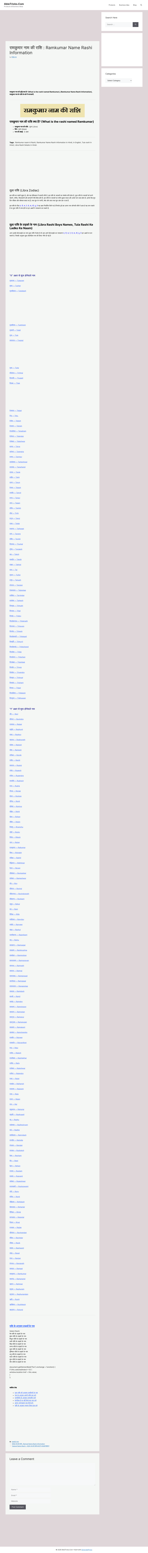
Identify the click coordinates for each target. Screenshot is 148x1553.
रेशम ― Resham (16, 1156)
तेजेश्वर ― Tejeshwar (17, 441)
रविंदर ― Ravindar (16, 1238)
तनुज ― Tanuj (15, 518)
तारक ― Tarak (15, 472)
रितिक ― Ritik (15, 914)
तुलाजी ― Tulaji (15, 330)
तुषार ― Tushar (15, 286)
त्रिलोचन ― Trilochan (17, 657)
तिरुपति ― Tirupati (16, 378)
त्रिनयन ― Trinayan (17, 626)
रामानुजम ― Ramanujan (18, 1022)
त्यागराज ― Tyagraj (16, 340)
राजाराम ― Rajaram (17, 1089)
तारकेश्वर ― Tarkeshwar (18, 462)
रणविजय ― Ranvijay (17, 919)
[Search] (135, 24)
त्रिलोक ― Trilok (16, 652)
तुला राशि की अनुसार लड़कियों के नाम (26, 1393)
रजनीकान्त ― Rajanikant (18, 935)
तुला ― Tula (14, 335)
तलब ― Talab (15, 524)
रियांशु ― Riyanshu (16, 827)
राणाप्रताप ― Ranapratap (19, 986)
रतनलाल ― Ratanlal (17, 1217)
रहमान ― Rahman (16, 1284)
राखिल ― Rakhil (15, 858)
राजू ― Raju (14, 1048)
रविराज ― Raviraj (16, 889)
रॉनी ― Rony (14, 1192)
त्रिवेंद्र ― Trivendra (17, 672)
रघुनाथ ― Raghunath (17, 740)
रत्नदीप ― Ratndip (16, 1140)
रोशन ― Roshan (16, 796)
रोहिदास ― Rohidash (17, 1202)
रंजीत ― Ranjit (15, 760)
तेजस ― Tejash (15, 488)
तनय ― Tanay (15, 498)
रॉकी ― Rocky (15, 832)
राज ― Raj (13, 1104)
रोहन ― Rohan (15, 817)
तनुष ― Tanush (15, 580)
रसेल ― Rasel (15, 1253)
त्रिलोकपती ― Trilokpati (18, 636)
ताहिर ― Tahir (15, 477)
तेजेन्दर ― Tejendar (17, 436)
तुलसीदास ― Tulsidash (18, 291)
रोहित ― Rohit (15, 812)
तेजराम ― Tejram (16, 426)
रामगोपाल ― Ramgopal (18, 981)
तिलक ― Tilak (15, 383)
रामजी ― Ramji (15, 996)
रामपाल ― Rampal (16, 1269)
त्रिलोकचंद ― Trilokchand (19, 647)
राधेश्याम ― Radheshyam (19, 1125)
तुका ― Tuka (14, 368)
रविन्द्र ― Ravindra (16, 719)
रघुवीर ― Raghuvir (16, 729)
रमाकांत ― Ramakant (17, 1027)
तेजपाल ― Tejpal (16, 411)
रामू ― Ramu (14, 940)
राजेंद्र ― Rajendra (16, 1073)
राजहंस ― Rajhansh (17, 1084)
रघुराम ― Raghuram (17, 1289)
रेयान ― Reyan (15, 868)
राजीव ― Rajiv (15, 1063)
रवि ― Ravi (14, 714)
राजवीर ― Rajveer (16, 1038)
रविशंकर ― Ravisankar (18, 873)
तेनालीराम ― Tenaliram (18, 431)
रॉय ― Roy (13, 883)
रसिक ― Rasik (15, 1243)
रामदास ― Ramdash (17, 991)
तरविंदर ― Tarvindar (17, 595)
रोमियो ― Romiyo (16, 806)
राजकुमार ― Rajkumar (17, 848)
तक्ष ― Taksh (14, 554)
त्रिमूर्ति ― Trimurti (16, 642)
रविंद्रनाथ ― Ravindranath (19, 894)
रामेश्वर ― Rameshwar (18, 878)
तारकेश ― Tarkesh (16, 601)
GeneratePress (86, 1550)
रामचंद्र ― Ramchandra (18, 1032)
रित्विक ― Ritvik (15, 1212)
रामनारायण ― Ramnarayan (19, 960)
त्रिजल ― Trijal (15, 611)
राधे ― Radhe (15, 1130)
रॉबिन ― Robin (15, 822)
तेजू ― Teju (14, 416)
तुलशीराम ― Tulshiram (18, 325)
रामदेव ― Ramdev (16, 1002)
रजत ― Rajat (14, 1079)
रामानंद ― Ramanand (17, 1279)
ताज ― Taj (13, 570)
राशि (21, 92)
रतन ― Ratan (15, 842)
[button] (141, 5)
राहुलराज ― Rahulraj (17, 1109)
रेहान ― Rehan (15, 1166)
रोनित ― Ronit (15, 801)
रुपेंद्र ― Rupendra (17, 776)
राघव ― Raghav (15, 735)
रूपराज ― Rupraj (16, 765)
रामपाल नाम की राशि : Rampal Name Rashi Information (28, 1444)
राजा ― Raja (14, 1094)
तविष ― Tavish (15, 539)
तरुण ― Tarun (15, 482)
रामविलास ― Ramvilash (18, 1135)
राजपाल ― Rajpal (16, 724)
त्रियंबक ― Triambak (17, 662)
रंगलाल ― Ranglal (16, 1145)
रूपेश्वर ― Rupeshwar (18, 1181)
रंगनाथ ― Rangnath (17, 1263)
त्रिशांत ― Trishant (16, 683)
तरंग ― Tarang (15, 534)
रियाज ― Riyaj (15, 1222)
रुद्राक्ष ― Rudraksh (17, 1150)
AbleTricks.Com (14, 3)
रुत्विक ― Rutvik (15, 755)
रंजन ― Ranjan (15, 1258)
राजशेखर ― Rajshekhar (18, 1058)
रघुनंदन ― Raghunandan (19, 1294)
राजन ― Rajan (15, 1099)
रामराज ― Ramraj (16, 971)
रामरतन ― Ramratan (17, 1012)
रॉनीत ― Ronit (15, 1197)
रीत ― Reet (14, 1161)
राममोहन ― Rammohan (18, 955)
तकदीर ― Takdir (16, 559)
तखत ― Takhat (15, 565)
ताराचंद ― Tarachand (17, 467)
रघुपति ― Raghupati (17, 1115)
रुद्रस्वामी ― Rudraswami (19, 1186)
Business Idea (124, 5)
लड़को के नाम (15, 1442)
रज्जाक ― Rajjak (16, 1227)
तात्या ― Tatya (15, 447)
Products (112, 5)
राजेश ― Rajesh (15, 1053)
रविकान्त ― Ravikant (17, 899)
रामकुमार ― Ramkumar (18, 1274)
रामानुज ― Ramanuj (17, 1017)
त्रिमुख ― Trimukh (16, 606)
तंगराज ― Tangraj (16, 585)
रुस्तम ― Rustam (16, 1171)
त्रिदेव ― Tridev (15, 616)
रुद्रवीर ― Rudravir (17, 781)
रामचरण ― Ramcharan (18, 1007)
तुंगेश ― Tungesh (16, 549)
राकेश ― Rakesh (16, 745)
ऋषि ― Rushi (15, 1299)
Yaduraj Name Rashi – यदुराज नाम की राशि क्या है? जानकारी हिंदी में (30, 1446)
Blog (134, 5)
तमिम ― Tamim (15, 508)
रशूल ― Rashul (15, 930)
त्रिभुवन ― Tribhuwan (18, 698)
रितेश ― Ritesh (15, 837)
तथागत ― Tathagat (17, 529)
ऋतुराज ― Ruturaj (16, 1310)
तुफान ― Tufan (15, 575)
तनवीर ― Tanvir (15, 493)
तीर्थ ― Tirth (14, 513)
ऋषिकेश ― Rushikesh (18, 1305)
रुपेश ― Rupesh (15, 771)
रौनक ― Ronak (15, 791)
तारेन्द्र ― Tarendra (17, 452)
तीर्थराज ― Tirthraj (16, 373)
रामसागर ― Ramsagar (18, 945)
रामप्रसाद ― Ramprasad (18, 976)
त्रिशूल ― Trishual (16, 678)
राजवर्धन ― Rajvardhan (18, 1043)
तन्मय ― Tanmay (16, 457)
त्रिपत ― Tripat (15, 688)
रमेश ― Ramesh (16, 750)
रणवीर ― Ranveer (16, 925)
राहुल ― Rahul (15, 904)
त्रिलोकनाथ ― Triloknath (19, 621)
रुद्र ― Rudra (15, 786)
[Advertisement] (52, 26)
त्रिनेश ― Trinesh (16, 631)
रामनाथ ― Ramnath (17, 966)
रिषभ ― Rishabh (16, 853)
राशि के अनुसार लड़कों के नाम (22, 1326)
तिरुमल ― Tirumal (16, 544)
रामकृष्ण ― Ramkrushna (18, 950)
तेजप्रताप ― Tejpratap (18, 590)
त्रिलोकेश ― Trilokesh (18, 693)
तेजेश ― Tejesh (15, 421)
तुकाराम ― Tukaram (17, 281)
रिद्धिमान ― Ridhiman (17, 863)
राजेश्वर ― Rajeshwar (17, 1068)
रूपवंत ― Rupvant (16, 1176)
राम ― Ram (14, 909)
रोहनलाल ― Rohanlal (17, 1207)
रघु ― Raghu (14, 1120)
